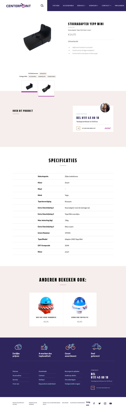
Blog (44, 404)
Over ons (16, 384)
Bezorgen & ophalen (72, 371)
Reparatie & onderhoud (47, 384)
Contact (106, 5)
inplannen (119, 5)
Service (80, 5)
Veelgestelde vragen (72, 384)
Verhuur (93, 5)
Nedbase (31, 404)
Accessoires (68, 5)
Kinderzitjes (41, 76)
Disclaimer (65, 402)
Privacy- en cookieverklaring (51, 402)
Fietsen (56, 5)
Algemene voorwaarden (77, 402)
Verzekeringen (70, 380)
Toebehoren (51, 76)
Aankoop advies (70, 375)
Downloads (43, 371)
